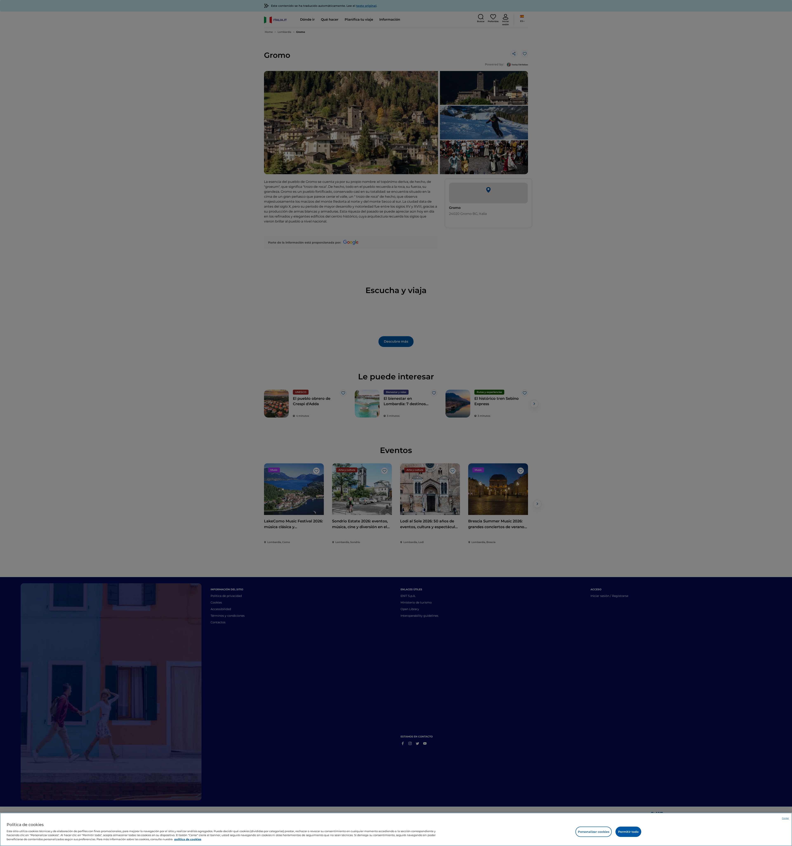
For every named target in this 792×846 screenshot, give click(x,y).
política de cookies (187, 839)
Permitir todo (628, 832)
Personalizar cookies (593, 832)
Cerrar (785, 818)
